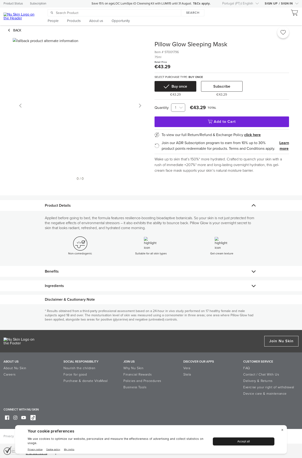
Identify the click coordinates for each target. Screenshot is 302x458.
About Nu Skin (15, 368)
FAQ (246, 368)
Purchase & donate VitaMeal (85, 381)
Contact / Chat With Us (261, 374)
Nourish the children (79, 368)
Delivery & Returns (258, 381)
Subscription (38, 3)
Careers (9, 374)
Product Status (13, 3)
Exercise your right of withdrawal (268, 387)
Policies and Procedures (142, 381)
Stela (187, 374)
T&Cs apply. (202, 3)
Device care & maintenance (265, 394)
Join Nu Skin (281, 341)
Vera (186, 368)
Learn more (284, 146)
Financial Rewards (137, 374)
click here (252, 135)
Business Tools (134, 387)
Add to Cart (225, 121)
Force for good (75, 374)
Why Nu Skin (133, 368)
